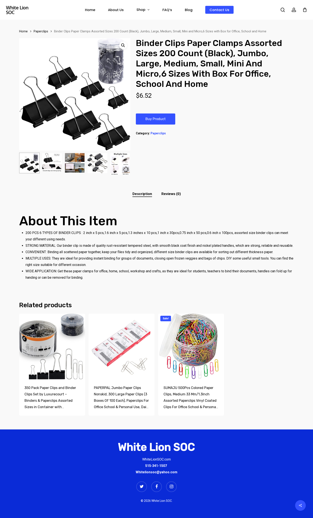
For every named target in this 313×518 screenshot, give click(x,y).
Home (23, 31)
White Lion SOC (17, 9)
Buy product (155, 119)
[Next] (123, 163)
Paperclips (41, 31)
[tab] (142, 194)
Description (142, 194)
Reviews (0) (171, 194)
